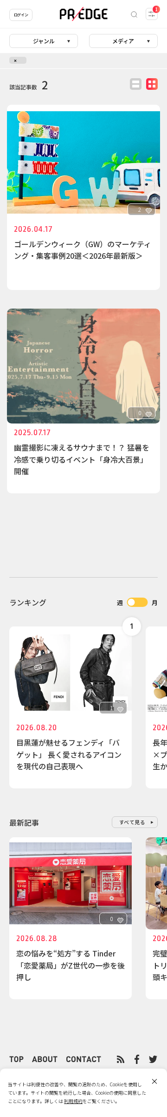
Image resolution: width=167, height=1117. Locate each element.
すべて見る (132, 822)
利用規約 (73, 1100)
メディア (123, 41)
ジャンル (44, 41)
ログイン (21, 14)
